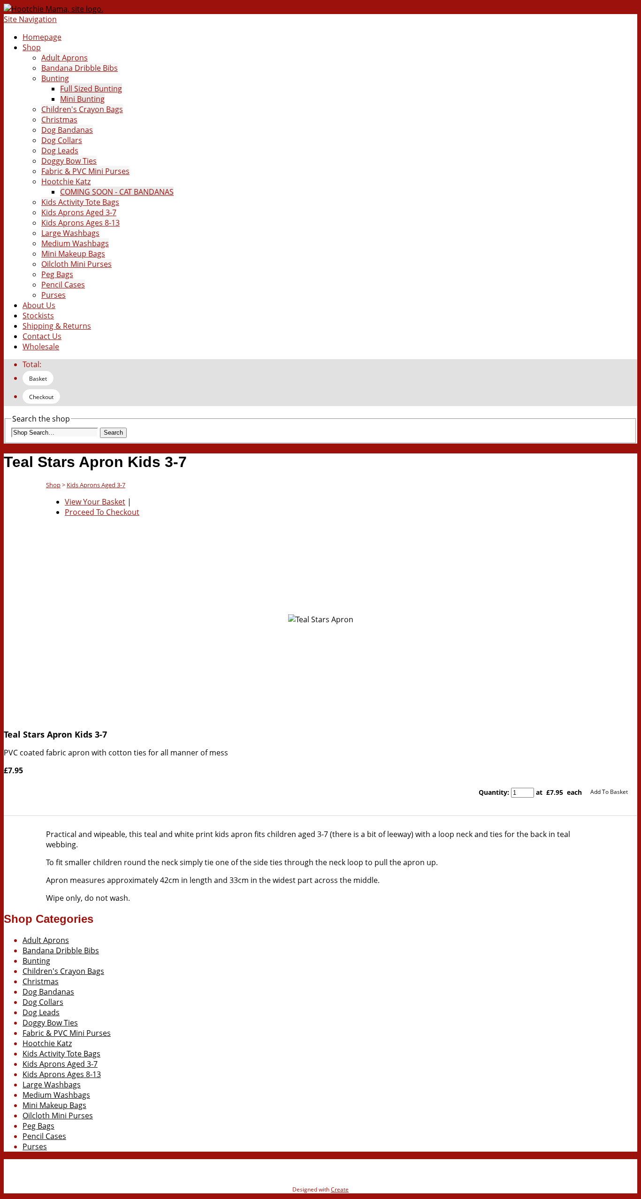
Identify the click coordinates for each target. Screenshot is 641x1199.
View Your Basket (95, 502)
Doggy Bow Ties (69, 161)
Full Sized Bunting (91, 88)
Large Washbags (70, 233)
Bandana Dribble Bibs (79, 68)
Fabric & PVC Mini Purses (85, 171)
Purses (53, 295)
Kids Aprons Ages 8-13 (80, 223)
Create (340, 1189)
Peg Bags (57, 274)
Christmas (59, 119)
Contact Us (42, 336)
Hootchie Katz (66, 181)
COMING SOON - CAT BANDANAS (117, 192)
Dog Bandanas (67, 130)
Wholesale (41, 346)
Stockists (38, 315)
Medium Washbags (75, 243)
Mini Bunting (82, 99)
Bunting (55, 78)
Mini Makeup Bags (73, 254)
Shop (32, 47)
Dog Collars (61, 140)
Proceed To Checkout (102, 512)
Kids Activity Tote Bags (80, 202)
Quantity (493, 792)
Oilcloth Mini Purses (76, 264)
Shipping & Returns (57, 326)
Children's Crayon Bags (82, 109)
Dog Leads (59, 150)
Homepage (42, 37)
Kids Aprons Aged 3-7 (78, 212)
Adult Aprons (64, 58)
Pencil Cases (63, 284)
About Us (39, 305)
